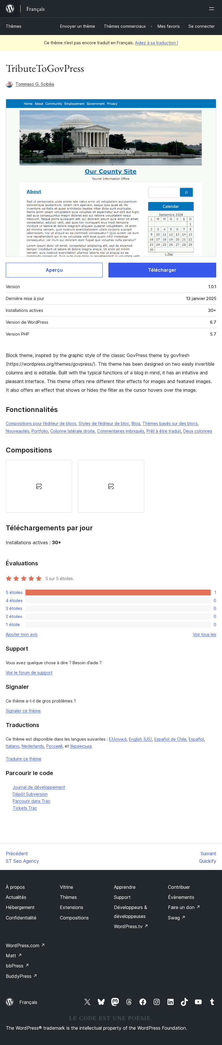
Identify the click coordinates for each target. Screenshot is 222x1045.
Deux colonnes (197, 430)
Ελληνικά (118, 739)
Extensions (71, 907)
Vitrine (66, 887)
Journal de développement (39, 787)
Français (28, 1002)
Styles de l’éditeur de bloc (104, 423)
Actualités (16, 897)
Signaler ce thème (23, 710)
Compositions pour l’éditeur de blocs (41, 423)
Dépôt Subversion (30, 794)
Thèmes (13, 26)
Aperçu (54, 270)
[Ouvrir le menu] (213, 8)
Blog (136, 423)
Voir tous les (204, 634)
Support (122, 897)
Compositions (74, 918)
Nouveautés (17, 430)
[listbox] (111, 486)
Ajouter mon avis (22, 634)
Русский (54, 746)
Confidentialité (21, 918)
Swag (177, 918)
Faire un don (184, 907)
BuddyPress (21, 976)
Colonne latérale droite (72, 430)
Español (196, 739)
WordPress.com (25, 945)
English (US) (140, 739)
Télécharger (162, 270)
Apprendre (125, 887)
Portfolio (40, 430)
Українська (81, 746)
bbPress (17, 966)
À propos (15, 887)
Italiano (12, 746)
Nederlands (33, 746)
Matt (14, 955)
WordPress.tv (131, 926)
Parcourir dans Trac (31, 801)
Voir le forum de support (29, 672)
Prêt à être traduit (164, 430)
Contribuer (179, 887)
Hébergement (20, 907)
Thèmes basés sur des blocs (170, 423)
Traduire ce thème (23, 758)
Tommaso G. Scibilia (35, 84)
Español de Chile (170, 739)
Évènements (181, 897)
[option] (39, 486)
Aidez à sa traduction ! (156, 42)
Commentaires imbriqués (120, 430)
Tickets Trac (25, 807)
